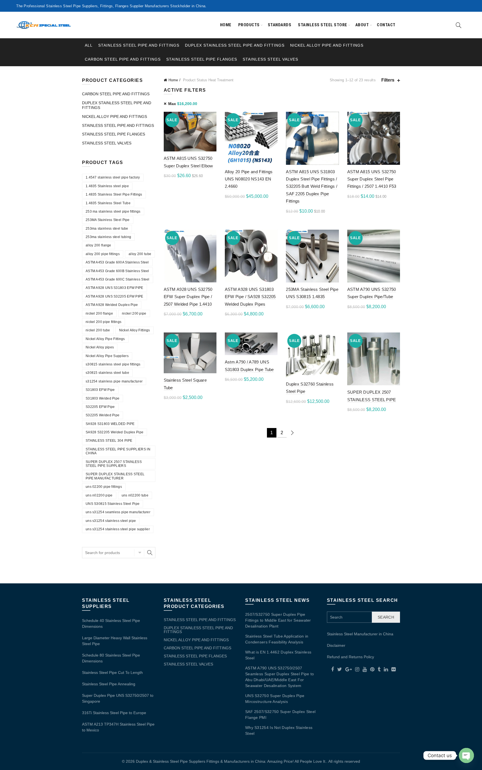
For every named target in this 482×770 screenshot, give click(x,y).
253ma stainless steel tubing (108, 237)
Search (149, 552)
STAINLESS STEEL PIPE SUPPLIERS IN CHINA (118, 451)
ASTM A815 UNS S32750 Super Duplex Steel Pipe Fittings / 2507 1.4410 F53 (371, 179)
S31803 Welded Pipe (102, 398)
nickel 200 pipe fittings (103, 322)
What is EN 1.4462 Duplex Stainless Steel (278, 655)
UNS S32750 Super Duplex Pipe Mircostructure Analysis (274, 698)
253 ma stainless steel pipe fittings (113, 211)
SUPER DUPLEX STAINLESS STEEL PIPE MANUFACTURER (115, 476)
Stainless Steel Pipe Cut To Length (112, 672)
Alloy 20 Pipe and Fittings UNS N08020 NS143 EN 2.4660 (249, 179)
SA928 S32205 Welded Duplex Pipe (114, 432)
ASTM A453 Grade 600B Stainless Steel (117, 271)
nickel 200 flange (99, 313)
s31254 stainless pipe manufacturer (114, 381)
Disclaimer (336, 645)
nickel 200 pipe (134, 313)
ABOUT (362, 24)
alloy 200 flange (98, 245)
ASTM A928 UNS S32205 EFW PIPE (114, 296)
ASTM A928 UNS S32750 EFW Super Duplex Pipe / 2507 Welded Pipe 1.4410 (188, 296)
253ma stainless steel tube (107, 228)
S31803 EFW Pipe (100, 390)
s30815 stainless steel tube (107, 373)
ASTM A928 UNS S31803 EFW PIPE (114, 288)
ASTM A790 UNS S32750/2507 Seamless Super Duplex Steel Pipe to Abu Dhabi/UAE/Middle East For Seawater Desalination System (279, 677)
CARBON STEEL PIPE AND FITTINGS (123, 59)
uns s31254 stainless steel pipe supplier (118, 529)
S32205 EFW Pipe (100, 407)
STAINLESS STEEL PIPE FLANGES (201, 59)
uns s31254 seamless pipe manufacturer (118, 512)
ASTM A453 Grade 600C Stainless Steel (118, 279)
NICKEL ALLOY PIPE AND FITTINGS (326, 45)
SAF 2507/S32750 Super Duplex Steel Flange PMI (280, 714)
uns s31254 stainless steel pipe (111, 521)
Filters (387, 80)
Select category (139, 553)
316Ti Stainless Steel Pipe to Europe (114, 712)
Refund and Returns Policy (350, 657)
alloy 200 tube (140, 254)
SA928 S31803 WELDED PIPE (110, 424)
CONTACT (386, 24)
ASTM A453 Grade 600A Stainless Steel (117, 262)
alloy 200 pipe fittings (103, 254)
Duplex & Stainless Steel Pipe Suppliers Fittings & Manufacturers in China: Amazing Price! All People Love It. (231, 761)
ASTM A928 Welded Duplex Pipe (112, 305)
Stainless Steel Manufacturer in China (360, 634)
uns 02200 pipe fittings (104, 487)
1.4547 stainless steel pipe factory (113, 177)
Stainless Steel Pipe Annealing (108, 684)
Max (182, 103)
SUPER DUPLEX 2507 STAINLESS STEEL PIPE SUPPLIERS (114, 464)
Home (226, 24)
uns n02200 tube (135, 495)
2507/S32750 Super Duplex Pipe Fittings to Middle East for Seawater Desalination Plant (278, 620)
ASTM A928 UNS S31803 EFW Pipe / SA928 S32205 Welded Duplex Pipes (250, 296)
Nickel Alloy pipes (100, 347)
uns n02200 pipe (99, 495)
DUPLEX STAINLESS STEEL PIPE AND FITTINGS (235, 45)
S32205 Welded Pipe (102, 415)
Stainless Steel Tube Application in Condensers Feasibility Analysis (277, 639)
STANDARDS (279, 24)
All (89, 45)
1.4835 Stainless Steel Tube (108, 203)
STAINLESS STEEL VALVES (270, 59)
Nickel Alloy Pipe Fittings (105, 339)
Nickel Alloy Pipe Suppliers (107, 356)
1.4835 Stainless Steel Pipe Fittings (114, 194)
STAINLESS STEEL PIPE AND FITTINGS (138, 45)
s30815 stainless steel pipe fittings (113, 364)
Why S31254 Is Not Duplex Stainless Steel (278, 730)
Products (249, 24)
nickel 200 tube (98, 330)
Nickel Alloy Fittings (134, 330)
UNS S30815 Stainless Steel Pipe (112, 504)
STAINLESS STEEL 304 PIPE (109, 441)
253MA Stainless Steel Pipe (108, 220)
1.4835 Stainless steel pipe (107, 186)
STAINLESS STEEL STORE (322, 24)
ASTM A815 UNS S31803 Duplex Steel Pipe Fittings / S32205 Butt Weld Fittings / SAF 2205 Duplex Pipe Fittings (311, 186)
